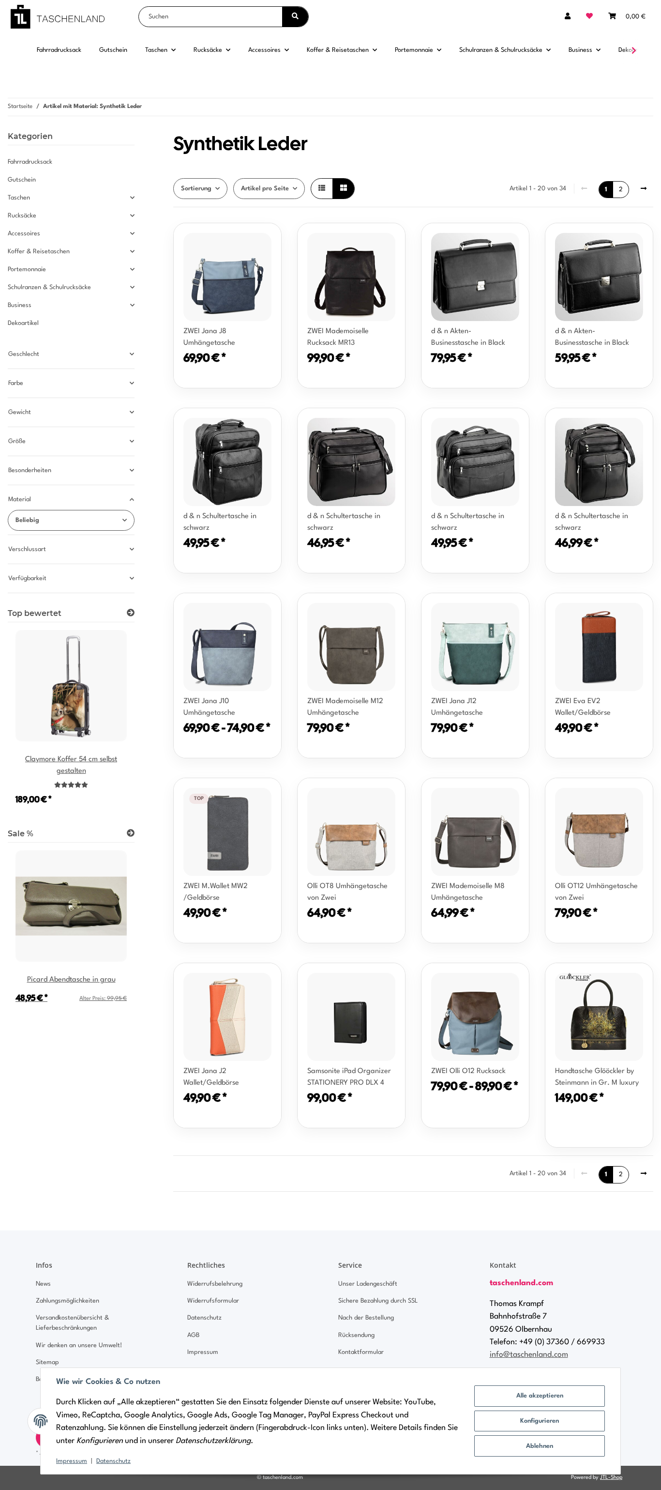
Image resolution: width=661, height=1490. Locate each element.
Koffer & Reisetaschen (39, 251)
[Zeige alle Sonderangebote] (131, 834)
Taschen (19, 198)
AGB (193, 1335)
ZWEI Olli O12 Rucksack (468, 1071)
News (43, 1284)
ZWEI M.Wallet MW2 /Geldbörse (215, 892)
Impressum (71, 1461)
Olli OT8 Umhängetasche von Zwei (347, 892)
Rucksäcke (22, 216)
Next (111, 723)
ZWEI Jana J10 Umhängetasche (209, 707)
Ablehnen (539, 1446)
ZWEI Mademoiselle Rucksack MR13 (338, 337)
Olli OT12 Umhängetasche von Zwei (596, 892)
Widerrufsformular (213, 1301)
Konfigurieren (539, 1421)
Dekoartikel (23, 323)
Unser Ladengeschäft (367, 1284)
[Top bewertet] (131, 613)
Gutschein (22, 180)
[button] (567, 16)
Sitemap (47, 1362)
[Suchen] (295, 17)
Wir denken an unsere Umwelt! (79, 1345)
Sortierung (196, 188)
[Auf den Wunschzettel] (512, 239)
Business (19, 305)
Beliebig (27, 520)
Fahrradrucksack (30, 162)
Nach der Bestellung (366, 1318)
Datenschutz (113, 1461)
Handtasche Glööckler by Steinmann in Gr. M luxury (597, 1077)
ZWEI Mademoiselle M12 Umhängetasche (345, 707)
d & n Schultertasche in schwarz (219, 522)
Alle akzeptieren (539, 1396)
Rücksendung (356, 1335)
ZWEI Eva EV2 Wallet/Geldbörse (583, 707)
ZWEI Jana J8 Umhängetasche (209, 337)
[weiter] (643, 188)
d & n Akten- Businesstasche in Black (468, 337)
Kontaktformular (361, 1352)
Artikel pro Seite (265, 188)
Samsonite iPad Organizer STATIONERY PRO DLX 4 (349, 1077)
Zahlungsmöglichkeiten (67, 1301)
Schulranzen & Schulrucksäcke (49, 287)
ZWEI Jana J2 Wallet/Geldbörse (211, 1077)
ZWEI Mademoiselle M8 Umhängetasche (468, 892)
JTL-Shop (611, 1477)
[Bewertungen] (71, 785)
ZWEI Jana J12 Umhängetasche (457, 707)
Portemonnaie (27, 269)
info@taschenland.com (529, 1355)
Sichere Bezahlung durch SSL (378, 1301)
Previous (32, 723)
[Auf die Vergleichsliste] (487, 239)
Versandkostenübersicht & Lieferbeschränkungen (72, 1323)
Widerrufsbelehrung (214, 1284)
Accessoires (24, 233)
